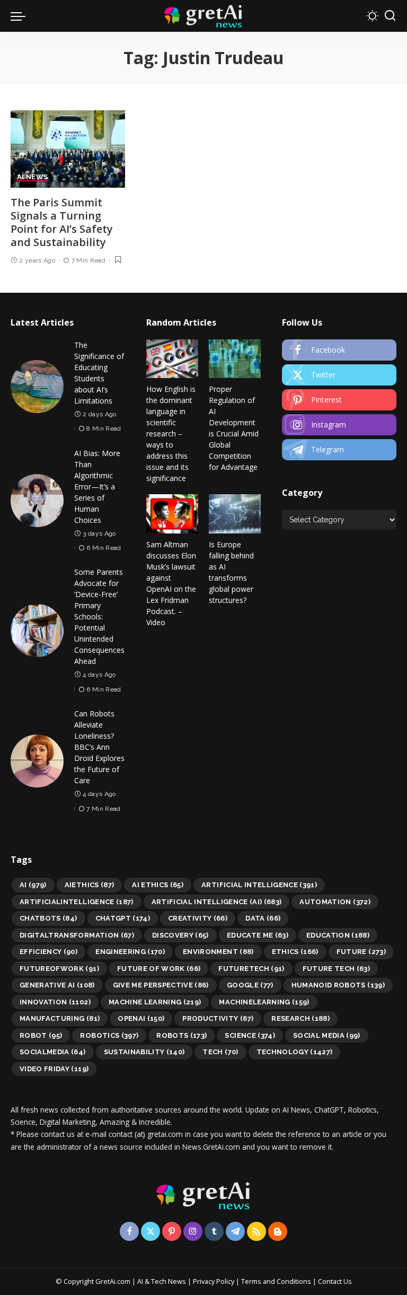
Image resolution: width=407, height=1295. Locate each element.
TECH (220, 1052)
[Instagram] (339, 424)
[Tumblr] (214, 1231)
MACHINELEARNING (264, 1002)
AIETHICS (89, 885)
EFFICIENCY (48, 952)
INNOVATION (55, 1002)
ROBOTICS (109, 1035)
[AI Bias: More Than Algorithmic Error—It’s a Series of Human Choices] (37, 500)
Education (337, 935)
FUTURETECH (251, 969)
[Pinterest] (339, 399)
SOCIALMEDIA (53, 1052)
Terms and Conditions (276, 1281)
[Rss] (256, 1231)
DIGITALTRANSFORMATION (77, 935)
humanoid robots (338, 985)
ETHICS (295, 952)
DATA (262, 918)
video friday (54, 1069)
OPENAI (141, 1018)
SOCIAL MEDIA (326, 1035)
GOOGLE (250, 985)
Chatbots (48, 918)
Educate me (257, 935)
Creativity (197, 918)
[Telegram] (339, 449)
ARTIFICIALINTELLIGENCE (77, 902)
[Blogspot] (277, 1231)
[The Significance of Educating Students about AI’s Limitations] (37, 386)
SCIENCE (250, 1035)
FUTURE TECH (336, 969)
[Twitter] (339, 375)
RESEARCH (300, 1018)
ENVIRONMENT (218, 952)
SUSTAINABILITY (144, 1052)
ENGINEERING (130, 952)
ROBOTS (181, 1035)
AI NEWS (32, 177)
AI (33, 885)
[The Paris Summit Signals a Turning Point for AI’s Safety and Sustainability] (68, 149)
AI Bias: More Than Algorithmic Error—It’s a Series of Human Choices (97, 486)
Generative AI (57, 985)
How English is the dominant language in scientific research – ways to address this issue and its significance (171, 433)
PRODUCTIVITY (217, 1018)
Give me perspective (161, 985)
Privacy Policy (213, 1281)
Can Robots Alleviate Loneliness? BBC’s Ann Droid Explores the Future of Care (99, 746)
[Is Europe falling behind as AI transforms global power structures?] (235, 513)
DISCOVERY (180, 935)
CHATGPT (123, 918)
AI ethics (157, 885)
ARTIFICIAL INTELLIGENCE (259, 885)
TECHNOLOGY (294, 1052)
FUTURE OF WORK (159, 969)
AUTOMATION (334, 902)
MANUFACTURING (60, 1018)
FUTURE (361, 952)
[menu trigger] (21, 16)
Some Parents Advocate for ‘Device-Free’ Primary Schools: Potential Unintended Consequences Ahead (99, 616)
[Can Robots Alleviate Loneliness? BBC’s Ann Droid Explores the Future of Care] (37, 761)
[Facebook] (339, 350)
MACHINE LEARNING (155, 1002)
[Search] (390, 16)
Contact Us (335, 1281)
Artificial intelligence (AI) (217, 902)
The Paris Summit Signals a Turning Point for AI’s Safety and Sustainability (62, 222)
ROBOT (41, 1035)
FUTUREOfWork (59, 969)
